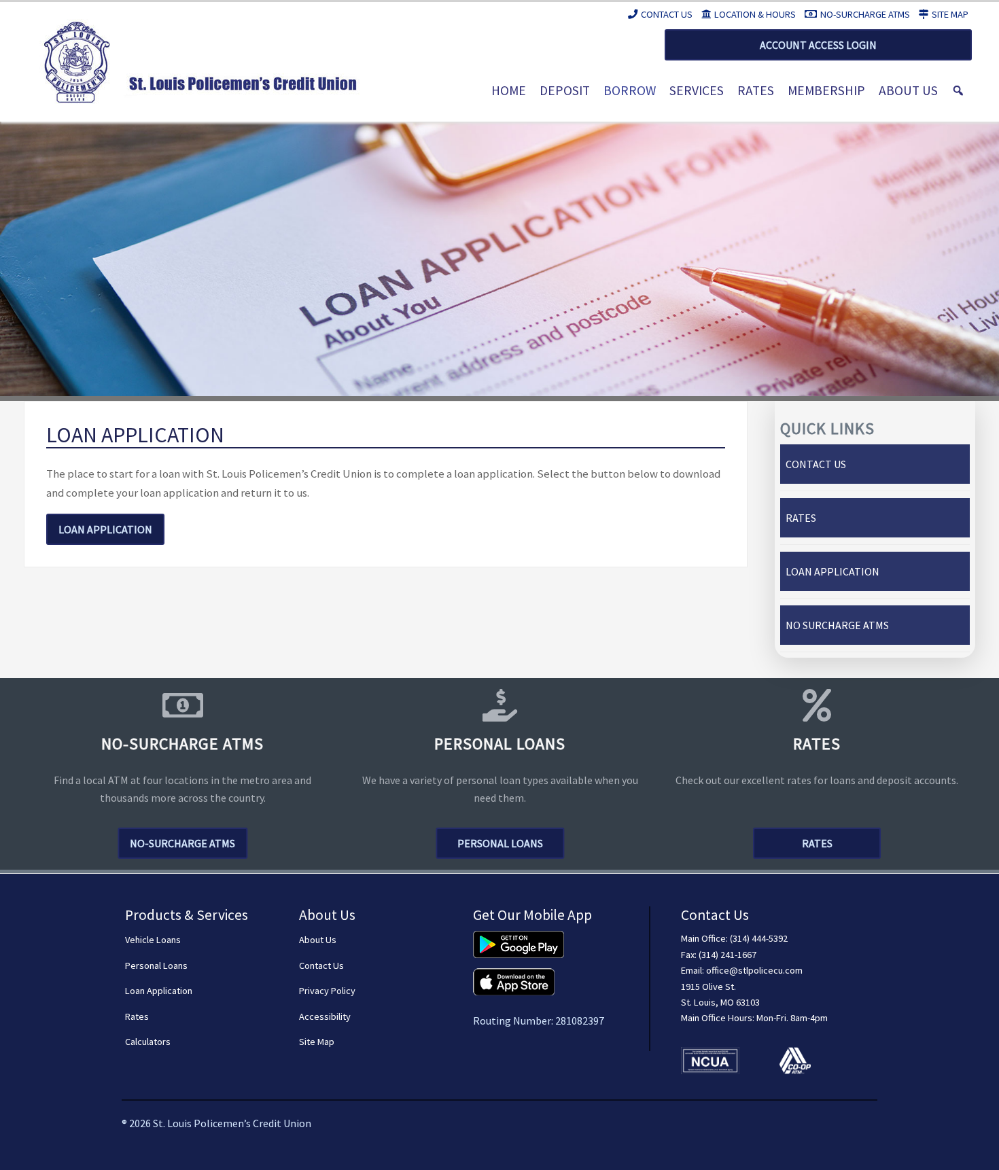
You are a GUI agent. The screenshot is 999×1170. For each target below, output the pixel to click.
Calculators (148, 1041)
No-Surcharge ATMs (865, 14)
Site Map (950, 14)
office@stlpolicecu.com (754, 970)
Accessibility (325, 1016)
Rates (755, 90)
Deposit (565, 90)
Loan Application (105, 529)
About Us (908, 90)
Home (508, 90)
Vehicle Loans (153, 940)
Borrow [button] (629, 90)
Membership (826, 90)
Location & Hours (755, 14)
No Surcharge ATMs (837, 625)
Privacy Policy (327, 991)
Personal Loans (500, 843)
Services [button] (696, 90)
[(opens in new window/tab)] (518, 938)
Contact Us (667, 14)
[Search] (958, 90)
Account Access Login (818, 45)
